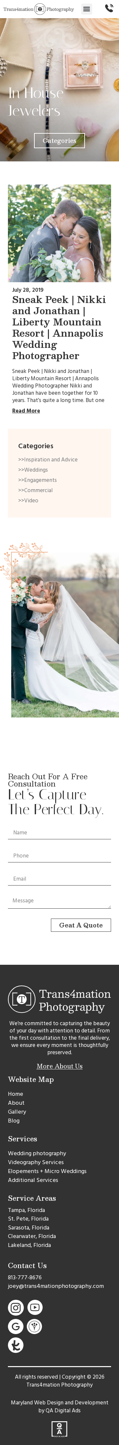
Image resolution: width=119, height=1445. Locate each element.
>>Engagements (37, 480)
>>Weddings (33, 470)
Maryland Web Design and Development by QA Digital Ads (59, 1406)
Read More (26, 411)
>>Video (28, 500)
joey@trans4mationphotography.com (56, 1286)
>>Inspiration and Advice (48, 459)
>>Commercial (35, 490)
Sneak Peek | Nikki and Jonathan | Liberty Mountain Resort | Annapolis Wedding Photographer (59, 327)
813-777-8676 (25, 1277)
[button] (86, 9)
